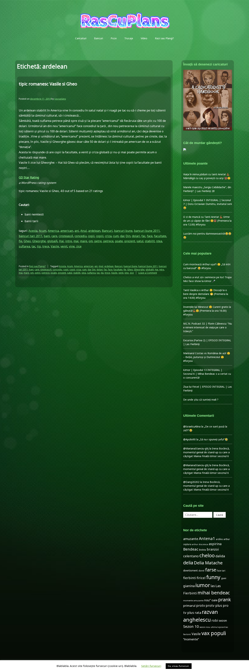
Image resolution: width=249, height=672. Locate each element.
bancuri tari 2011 (30, 236)
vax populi (213, 633)
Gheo (27, 241)
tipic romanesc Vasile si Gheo (48, 84)
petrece (108, 241)
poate (119, 241)
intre (68, 241)
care (54, 236)
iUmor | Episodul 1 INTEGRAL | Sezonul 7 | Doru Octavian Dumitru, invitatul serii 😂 (207, 203)
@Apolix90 (189, 439)
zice (78, 246)
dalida (220, 556)
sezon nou (205, 627)
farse (210, 569)
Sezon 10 (191, 626)
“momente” (191, 639)
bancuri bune (123, 231)
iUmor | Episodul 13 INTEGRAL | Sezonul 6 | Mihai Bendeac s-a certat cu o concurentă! (207, 373)
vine (72, 246)
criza (108, 236)
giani (223, 578)
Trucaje (128, 38)
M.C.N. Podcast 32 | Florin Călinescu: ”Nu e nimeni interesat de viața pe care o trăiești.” (207, 327)
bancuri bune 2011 (147, 231)
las (213, 586)
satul (140, 241)
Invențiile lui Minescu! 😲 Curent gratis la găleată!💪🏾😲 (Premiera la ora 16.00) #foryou (207, 310)
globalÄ (52, 241)
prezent (129, 241)
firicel (201, 578)
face (150, 236)
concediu (81, 236)
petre (98, 241)
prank (224, 599)
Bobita (202, 549)
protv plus (214, 605)
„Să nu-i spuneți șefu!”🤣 (213, 439)
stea (159, 241)
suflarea (24, 246)
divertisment (190, 570)
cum (116, 236)
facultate (160, 236)
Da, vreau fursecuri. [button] (178, 666)
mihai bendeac (214, 592)
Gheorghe (39, 241)
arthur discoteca (200, 544)
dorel (201, 570)
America (53, 231)
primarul (189, 605)
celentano (191, 556)
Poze (114, 38)
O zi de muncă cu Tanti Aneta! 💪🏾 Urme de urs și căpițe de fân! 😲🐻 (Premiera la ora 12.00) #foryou (207, 220)
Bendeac (190, 549)
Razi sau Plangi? (164, 38)
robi (214, 620)
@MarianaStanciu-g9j (196, 448)
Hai (61, 241)
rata (198, 612)
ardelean (94, 231)
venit (64, 246)
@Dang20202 (191, 482)
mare (83, 241)
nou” (207, 600)
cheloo (207, 555)
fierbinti (189, 578)
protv (200, 605)
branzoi (213, 549)
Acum (42, 231)
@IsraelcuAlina (192, 426)
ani (77, 231)
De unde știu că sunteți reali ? (200, 399)
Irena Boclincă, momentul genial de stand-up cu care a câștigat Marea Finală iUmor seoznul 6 (206, 452)
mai (76, 241)
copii (91, 236)
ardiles (219, 539)
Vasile (55, 246)
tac (34, 246)
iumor (202, 585)
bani (47, 236)
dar (122, 236)
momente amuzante (193, 600)
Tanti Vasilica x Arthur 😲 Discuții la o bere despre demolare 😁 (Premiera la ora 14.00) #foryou (205, 293)
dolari (136, 236)
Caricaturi (80, 38)
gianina (189, 586)
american (66, 231)
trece (45, 246)
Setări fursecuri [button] (151, 666)
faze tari (221, 570)
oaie (214, 600)
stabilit (150, 241)
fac (143, 236)
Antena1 (207, 538)
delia (188, 562)
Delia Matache (208, 563)
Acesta (32, 231)
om (91, 241)
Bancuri (98, 38)
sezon (223, 620)
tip (39, 246)
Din (128, 236)
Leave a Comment (147, 272)
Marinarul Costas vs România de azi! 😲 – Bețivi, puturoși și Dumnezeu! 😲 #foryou (206, 357)
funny (213, 577)
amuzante (190, 539)
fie (20, 241)
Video (144, 38)
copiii (100, 236)
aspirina (215, 544)
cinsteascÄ (66, 236)
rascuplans (60, 98)
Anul (83, 231)
